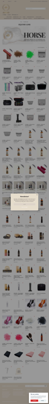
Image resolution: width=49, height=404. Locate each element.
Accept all (34, 400)
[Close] (37, 195)
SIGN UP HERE (24, 207)
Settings (42, 400)
